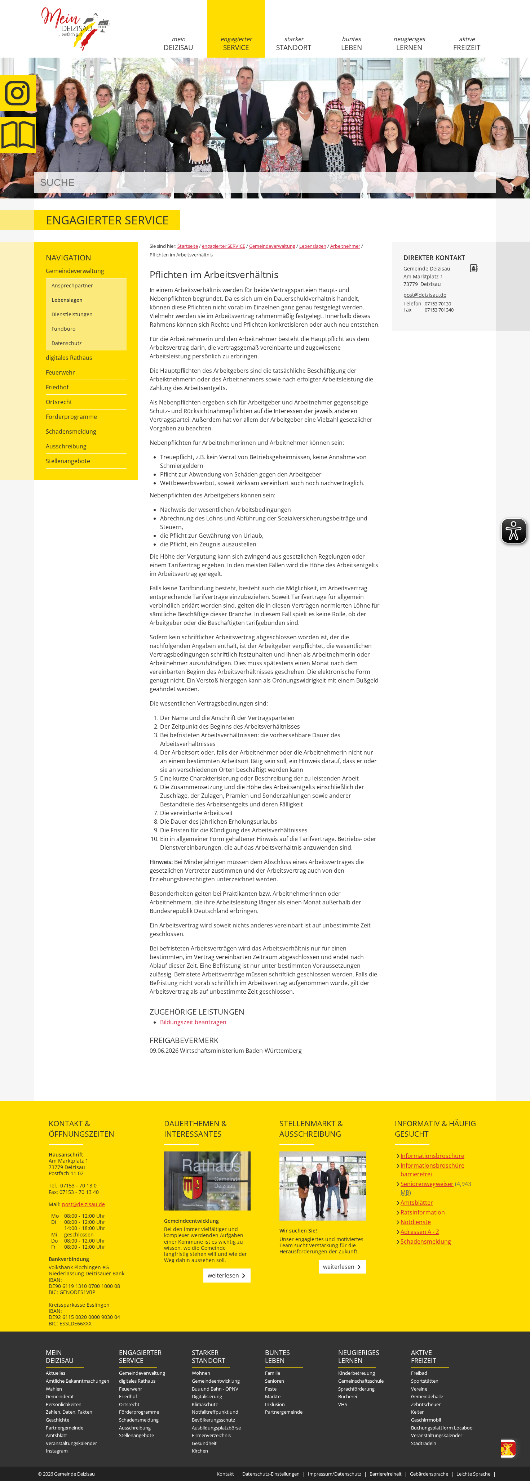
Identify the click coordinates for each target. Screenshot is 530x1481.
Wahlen (54, 1389)
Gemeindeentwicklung (216, 1381)
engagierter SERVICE (236, 43)
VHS (342, 1404)
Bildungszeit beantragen (193, 1022)
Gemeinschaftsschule (361, 1381)
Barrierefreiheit (386, 1474)
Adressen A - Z (420, 1232)
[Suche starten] (482, 182)
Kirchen (200, 1451)
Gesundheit (204, 1443)
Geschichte (57, 1420)
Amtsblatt (18, 135)
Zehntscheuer (426, 1404)
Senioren (274, 1381)
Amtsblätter (417, 1203)
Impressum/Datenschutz (334, 1474)
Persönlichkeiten (63, 1404)
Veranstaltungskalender (71, 1443)
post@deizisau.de (424, 294)
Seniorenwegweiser (427, 1184)
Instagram (57, 1451)
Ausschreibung (66, 446)
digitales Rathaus (69, 358)
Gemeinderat (60, 1396)
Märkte (273, 1396)
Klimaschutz (205, 1404)
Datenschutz (67, 343)
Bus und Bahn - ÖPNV (215, 1389)
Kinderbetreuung (356, 1373)
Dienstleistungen (72, 314)
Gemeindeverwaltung (75, 271)
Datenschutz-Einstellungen (271, 1474)
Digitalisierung (207, 1396)
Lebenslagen (67, 299)
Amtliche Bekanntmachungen (77, 1381)
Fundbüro (63, 328)
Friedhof (57, 387)
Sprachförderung (356, 1389)
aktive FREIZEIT (466, 43)
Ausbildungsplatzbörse (216, 1427)
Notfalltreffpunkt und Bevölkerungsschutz (215, 1416)
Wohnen (201, 1373)
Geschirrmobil (426, 1420)
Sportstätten (424, 1381)
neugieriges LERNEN (409, 43)
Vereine (419, 1389)
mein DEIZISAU (178, 43)
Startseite (75, 35)
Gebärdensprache (429, 1474)
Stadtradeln (423, 1443)
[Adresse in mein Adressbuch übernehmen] (473, 269)
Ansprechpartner (72, 285)
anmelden (488, 76)
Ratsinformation (423, 1212)
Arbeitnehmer (345, 246)
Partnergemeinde (64, 1427)
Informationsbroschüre (432, 1156)
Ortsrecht (59, 402)
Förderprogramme (71, 417)
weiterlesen (223, 1275)
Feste (271, 1389)
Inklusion (275, 1404)
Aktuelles (55, 1373)
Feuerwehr (60, 372)
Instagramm (18, 93)
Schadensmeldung (71, 431)
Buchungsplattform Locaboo (442, 1427)
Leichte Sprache (473, 1474)
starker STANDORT (293, 43)
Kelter (417, 1412)
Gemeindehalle (427, 1396)
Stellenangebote (68, 461)
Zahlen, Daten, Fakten (69, 1412)
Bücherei (347, 1396)
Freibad (419, 1373)
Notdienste (416, 1222)
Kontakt (225, 1474)
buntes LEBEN (351, 43)
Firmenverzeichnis (211, 1435)
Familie (272, 1373)
